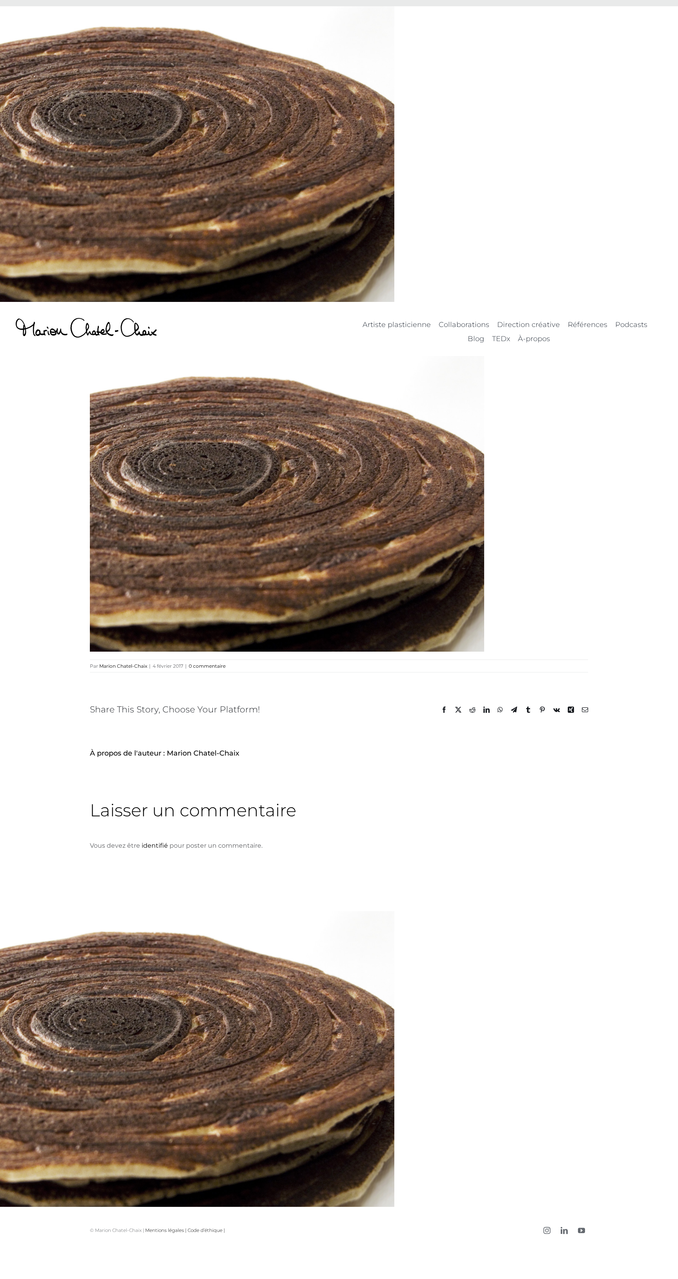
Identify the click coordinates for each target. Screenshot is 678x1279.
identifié (155, 845)
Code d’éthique (205, 1230)
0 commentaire (207, 666)
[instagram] (547, 1230)
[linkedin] (564, 1230)
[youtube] (581, 1230)
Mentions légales (164, 1230)
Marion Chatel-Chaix (123, 666)
